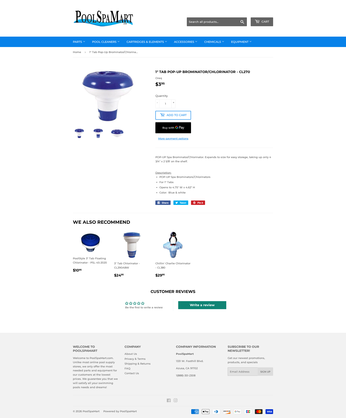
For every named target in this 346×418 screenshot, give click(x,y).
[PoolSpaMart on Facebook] (169, 401)
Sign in (241, 12)
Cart (265, 21)
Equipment (240, 42)
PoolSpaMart (91, 411)
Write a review (202, 305)
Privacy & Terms (135, 358)
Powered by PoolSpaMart (120, 411)
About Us (131, 353)
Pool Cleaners (104, 42)
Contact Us (132, 373)
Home (77, 52)
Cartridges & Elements (146, 42)
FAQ (127, 368)
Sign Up (265, 371)
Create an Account (262, 12)
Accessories (184, 42)
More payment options (173, 138)
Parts (78, 42)
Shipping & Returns (138, 363)
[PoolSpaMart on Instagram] (176, 401)
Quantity (161, 96)
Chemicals (213, 42)
